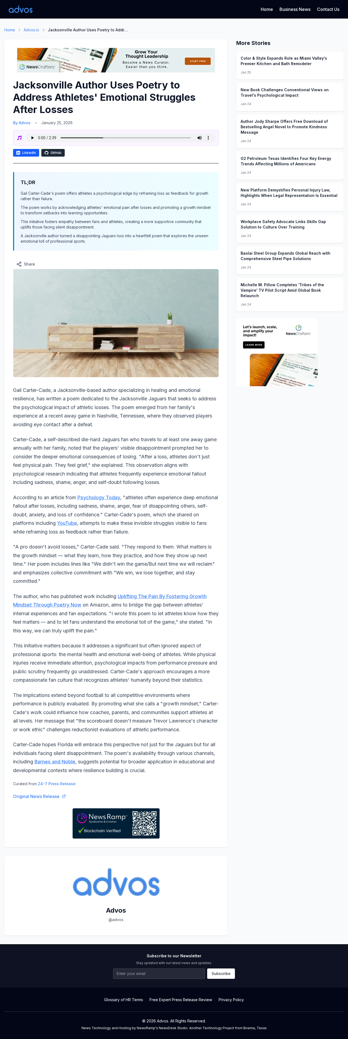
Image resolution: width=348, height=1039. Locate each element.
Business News (294, 9)
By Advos (21, 122)
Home (267, 9)
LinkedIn (29, 153)
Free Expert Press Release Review (181, 999)
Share (29, 264)
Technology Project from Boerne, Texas (235, 1028)
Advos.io (31, 30)
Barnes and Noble (55, 761)
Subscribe (221, 973)
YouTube (67, 523)
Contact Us (328, 9)
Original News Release (36, 796)
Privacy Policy (231, 999)
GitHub (56, 153)
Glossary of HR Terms (123, 999)
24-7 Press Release (57, 783)
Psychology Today (98, 497)
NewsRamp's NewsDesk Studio (162, 1028)
